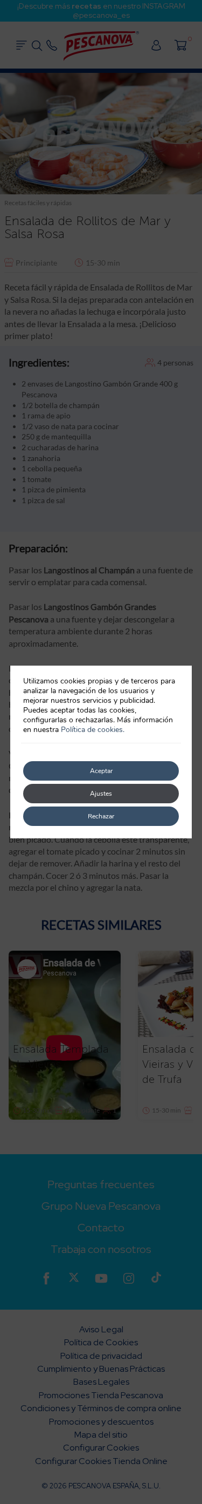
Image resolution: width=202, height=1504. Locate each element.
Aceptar (101, 771)
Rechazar (101, 816)
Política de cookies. (92, 729)
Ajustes (101, 793)
